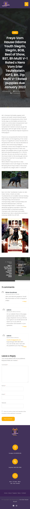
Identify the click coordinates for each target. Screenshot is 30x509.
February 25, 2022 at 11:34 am (13, 311)
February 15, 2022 (20, 91)
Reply (25, 301)
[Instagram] (16, 506)
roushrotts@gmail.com (14, 340)
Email (3, 394)
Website (4, 403)
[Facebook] (13, 506)
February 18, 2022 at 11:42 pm (12, 294)
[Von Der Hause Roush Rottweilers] (6, 4)
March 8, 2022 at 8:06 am (13, 337)
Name (4, 385)
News (15, 32)
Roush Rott (7, 91)
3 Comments (16, 93)
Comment (5, 364)
